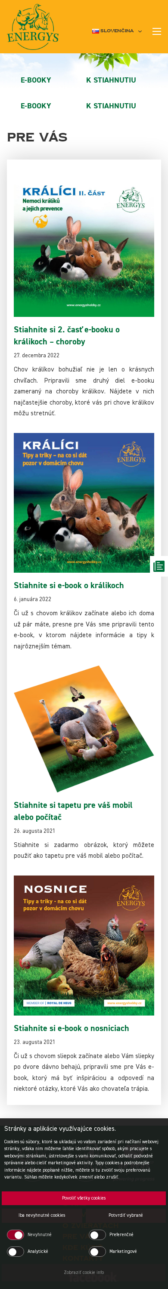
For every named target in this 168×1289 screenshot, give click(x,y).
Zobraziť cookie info (84, 1272)
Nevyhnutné (40, 1234)
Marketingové (123, 1251)
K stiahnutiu (111, 80)
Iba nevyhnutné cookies (42, 1215)
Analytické (38, 1251)
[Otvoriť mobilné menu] (156, 31)
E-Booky (36, 80)
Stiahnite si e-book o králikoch (69, 585)
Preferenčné (121, 1234)
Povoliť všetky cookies (84, 1198)
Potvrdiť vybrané (126, 1215)
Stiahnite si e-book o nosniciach (71, 1028)
